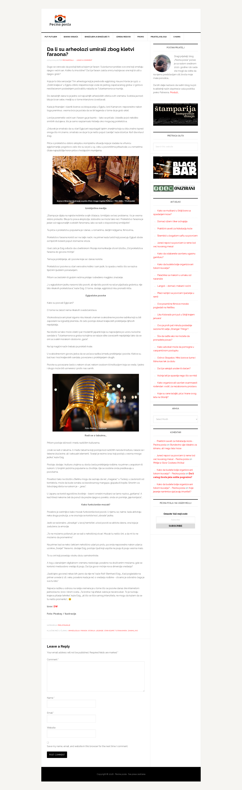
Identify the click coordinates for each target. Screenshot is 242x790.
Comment (53, 659)
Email (50, 713)
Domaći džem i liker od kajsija (172, 221)
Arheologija (74, 631)
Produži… (174, 92)
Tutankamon (121, 631)
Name (50, 698)
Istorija (91, 631)
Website (51, 727)
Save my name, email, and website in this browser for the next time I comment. (87, 746)
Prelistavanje (64, 625)
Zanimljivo (133, 631)
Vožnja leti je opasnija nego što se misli (177, 375)
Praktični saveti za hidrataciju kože (174, 228)
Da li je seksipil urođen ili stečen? (174, 368)
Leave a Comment (84, 60)
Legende (99, 631)
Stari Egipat (109, 631)
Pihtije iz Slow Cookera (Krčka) (168, 462)
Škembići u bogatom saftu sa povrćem (177, 235)
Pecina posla (121, 20)
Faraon (84, 631)
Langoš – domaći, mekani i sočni (174, 286)
